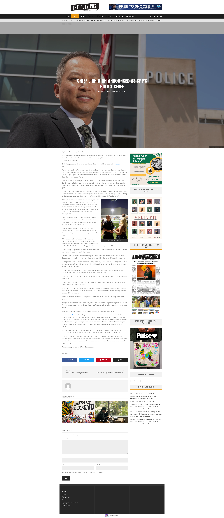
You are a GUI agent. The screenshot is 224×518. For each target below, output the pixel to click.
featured (65, 353)
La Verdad (118, 16)
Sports (108, 16)
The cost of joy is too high (146, 393)
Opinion (100, 16)
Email (64, 464)
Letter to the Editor (149, 401)
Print (63, 500)
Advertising (66, 497)
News (75, 16)
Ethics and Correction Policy (135, 20)
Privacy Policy (150, 20)
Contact (86, 20)
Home (68, 16)
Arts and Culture (87, 16)
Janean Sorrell (101, 91)
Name (64, 457)
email (118, 158)
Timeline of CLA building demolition (77, 372)
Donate (159, 20)
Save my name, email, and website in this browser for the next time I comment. (83, 472)
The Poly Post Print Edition (115, 20)
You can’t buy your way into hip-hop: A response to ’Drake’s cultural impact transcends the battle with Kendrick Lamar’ (145, 406)
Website (98, 464)
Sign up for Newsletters (70, 503)
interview (74, 315)
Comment (65, 439)
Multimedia (130, 16)
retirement (116, 164)
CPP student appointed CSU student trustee (110, 372)
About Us (80, 20)
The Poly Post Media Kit (98, 20)
